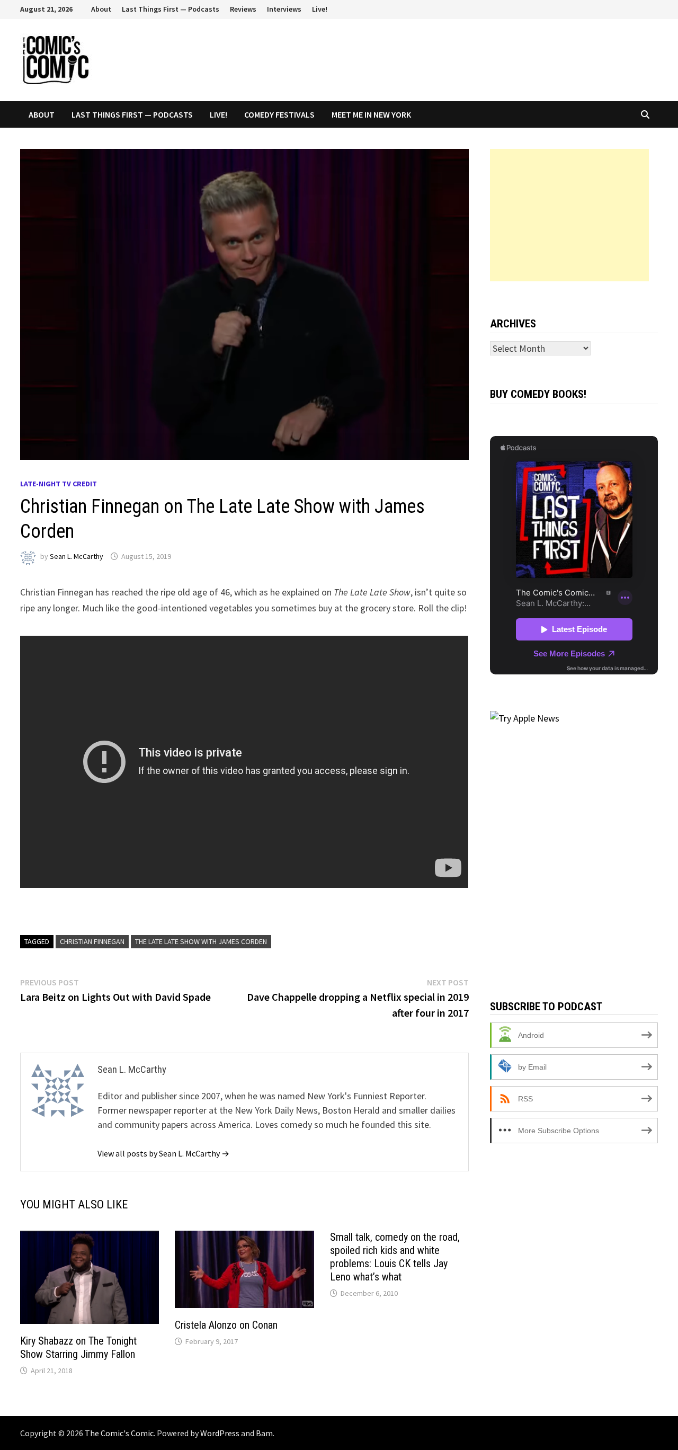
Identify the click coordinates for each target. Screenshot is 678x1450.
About (101, 9)
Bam (264, 1433)
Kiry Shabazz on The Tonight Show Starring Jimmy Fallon (78, 1347)
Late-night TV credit (58, 483)
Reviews (243, 9)
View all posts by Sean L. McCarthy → (163, 1153)
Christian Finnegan (92, 941)
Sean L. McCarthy (76, 556)
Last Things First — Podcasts (170, 9)
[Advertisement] (569, 215)
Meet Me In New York (371, 114)
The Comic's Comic (119, 1433)
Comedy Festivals (279, 114)
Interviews (284, 9)
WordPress (219, 1433)
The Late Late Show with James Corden (201, 941)
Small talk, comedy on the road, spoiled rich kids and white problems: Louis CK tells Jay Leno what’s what (395, 1257)
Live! (319, 9)
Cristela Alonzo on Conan (226, 1325)
